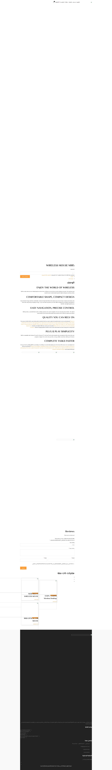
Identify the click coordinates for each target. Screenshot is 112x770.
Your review (71, 548)
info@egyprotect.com (85, 746)
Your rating (72, 542)
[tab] (47, 277)
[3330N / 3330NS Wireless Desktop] (39, 587)
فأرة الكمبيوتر (44, 275)
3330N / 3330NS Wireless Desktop (50, 597)
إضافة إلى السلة (25, 276)
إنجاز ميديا (42, 766)
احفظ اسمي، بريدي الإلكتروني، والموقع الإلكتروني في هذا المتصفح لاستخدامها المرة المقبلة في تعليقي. (52, 564)
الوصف (72, 276)
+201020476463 (86, 749)
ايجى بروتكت (59, 766)
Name (45, 558)
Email (72, 558)
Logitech (49, 275)
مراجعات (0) (71, 279)
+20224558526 (86, 752)
